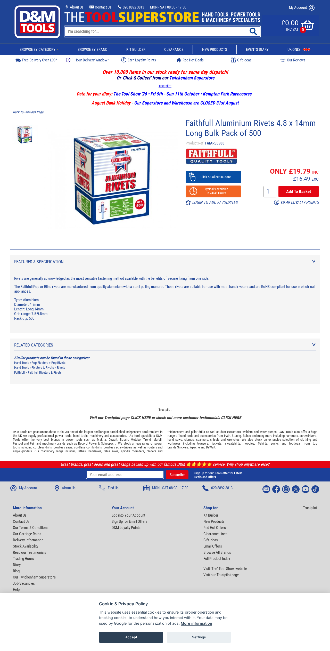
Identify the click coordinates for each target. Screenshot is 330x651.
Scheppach (108, 443)
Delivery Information (28, 540)
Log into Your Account (128, 515)
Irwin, (227, 436)
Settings (199, 637)
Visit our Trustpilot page (221, 575)
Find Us (113, 488)
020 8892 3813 (133, 7)
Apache (195, 447)
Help (16, 589)
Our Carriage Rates (27, 534)
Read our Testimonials (29, 552)
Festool (18, 443)
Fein (32, 443)
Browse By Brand (93, 49)
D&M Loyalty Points (126, 527)
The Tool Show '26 (130, 94)
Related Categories (33, 345)
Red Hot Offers (214, 527)
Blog (16, 571)
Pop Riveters (39, 363)
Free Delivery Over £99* (39, 60)
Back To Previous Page (28, 112)
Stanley (236, 436)
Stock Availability (25, 546)
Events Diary (257, 49)
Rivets (61, 367)
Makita (101, 439)
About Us (76, 7)
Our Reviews (296, 60)
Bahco (247, 436)
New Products (214, 49)
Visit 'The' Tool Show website (225, 568)
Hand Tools (21, 363)
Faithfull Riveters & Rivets (45, 372)
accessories (118, 436)
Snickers (182, 447)
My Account (298, 7)
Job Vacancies (24, 583)
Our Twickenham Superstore (34, 577)
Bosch (124, 439)
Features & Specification (39, 261)
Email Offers (212, 546)
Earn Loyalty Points (142, 60)
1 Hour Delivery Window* (90, 60)
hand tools (80, 436)
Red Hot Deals (193, 60)
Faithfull (19, 372)
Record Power (87, 443)
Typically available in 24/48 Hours (213, 191)
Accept (131, 637)
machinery (96, 436)
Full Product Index (216, 558)
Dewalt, (113, 439)
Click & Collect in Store (213, 177)
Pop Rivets (58, 363)
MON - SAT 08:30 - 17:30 (168, 7)
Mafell (157, 439)
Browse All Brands (217, 552)
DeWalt (210, 447)
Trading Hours (23, 558)
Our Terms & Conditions (30, 527)
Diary (17, 564)
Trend (147, 439)
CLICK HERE (140, 417)
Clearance (173, 49)
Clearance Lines (215, 534)
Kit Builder (135, 49)
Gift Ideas (244, 60)
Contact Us (102, 7)
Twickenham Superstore (191, 78)
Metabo (136, 439)
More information (196, 623)
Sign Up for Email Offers (129, 521)
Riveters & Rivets (42, 367)
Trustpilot (165, 86)
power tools (63, 436)
